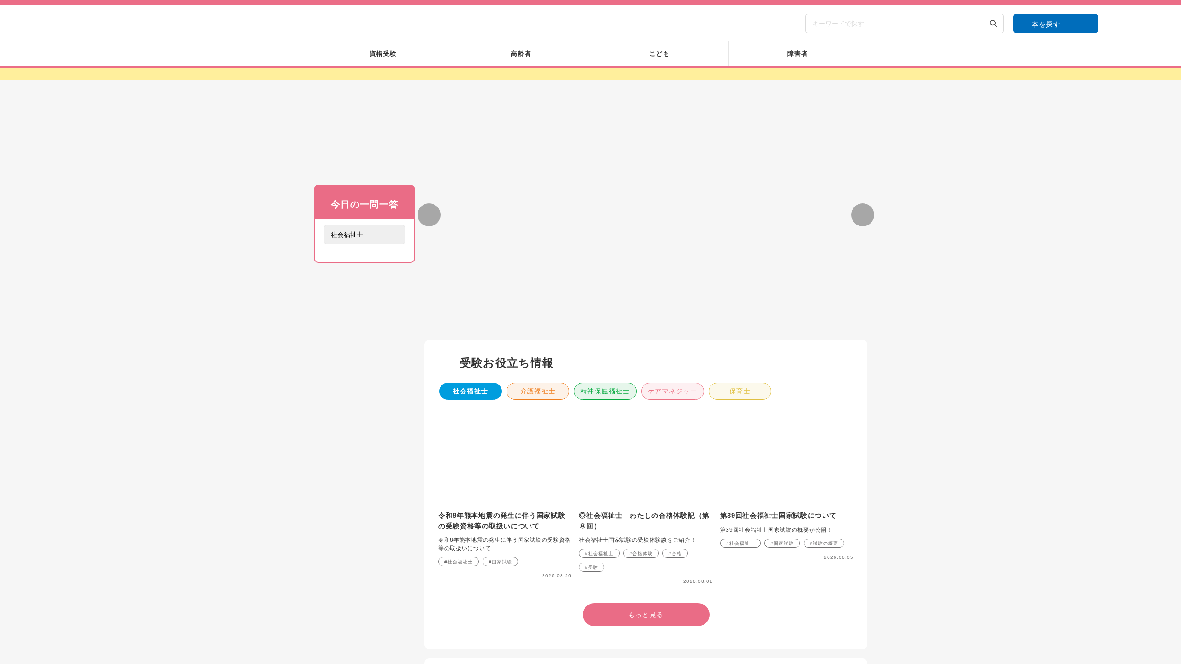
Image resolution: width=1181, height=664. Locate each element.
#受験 (591, 567)
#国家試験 (500, 561)
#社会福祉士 (458, 561)
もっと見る (364, 387)
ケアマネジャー (673, 391)
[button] (601, 322)
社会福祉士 (471, 391)
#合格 (675, 553)
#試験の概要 (824, 543)
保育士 (740, 391)
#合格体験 (641, 553)
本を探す (1046, 24)
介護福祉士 (538, 391)
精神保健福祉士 (605, 391)
